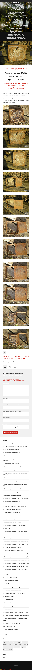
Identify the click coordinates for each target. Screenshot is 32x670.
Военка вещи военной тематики (12, 522)
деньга (10, 644)
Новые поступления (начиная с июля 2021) (15, 537)
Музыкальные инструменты (11, 449)
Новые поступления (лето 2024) (12, 501)
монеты (11, 647)
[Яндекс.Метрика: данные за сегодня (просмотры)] (5, 669)
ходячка (5, 649)
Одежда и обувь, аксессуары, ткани (13, 602)
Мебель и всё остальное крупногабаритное (15, 492)
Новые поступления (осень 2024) (12, 495)
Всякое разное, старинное (11, 580)
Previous (1, 53)
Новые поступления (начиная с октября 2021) (16, 534)
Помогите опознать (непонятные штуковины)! (16, 615)
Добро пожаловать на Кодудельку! (16, 8)
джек (20, 644)
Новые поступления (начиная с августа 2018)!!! (16, 566)
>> (4, 352)
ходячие (23, 647)
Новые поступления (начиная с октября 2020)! (16, 541)
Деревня (14, 642)
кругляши (25, 644)
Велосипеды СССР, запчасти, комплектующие (16, 612)
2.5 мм (4, 642)
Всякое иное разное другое (11, 629)
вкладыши (24, 642)
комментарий (6, 383)
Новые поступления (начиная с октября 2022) (16, 525)
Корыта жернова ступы (10, 470)
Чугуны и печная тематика (11, 577)
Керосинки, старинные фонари (12, 587)
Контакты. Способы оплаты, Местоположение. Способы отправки (16, 85)
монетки (5, 647)
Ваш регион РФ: (7, 417)
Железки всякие (8, 599)
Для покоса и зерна (9, 606)
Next (31, 53)
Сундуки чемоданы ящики (11, 455)
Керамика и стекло (9, 596)
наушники (17, 647)
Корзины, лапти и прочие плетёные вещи (15, 593)
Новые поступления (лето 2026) (12, 452)
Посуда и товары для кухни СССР (12, 512)
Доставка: (5, 424)
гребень (5, 644)
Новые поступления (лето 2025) (12, 488)
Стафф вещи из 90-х (9, 626)
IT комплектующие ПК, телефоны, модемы (15, 446)
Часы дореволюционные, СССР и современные (16, 498)
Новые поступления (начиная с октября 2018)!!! (16, 563)
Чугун (19, 642)
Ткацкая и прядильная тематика (12, 590)
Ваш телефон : (12, 411)
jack (9, 642)
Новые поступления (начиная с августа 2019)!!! (16, 553)
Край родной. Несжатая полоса (12, 623)
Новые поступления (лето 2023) (12, 515)
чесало (10, 649)
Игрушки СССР (8, 528)
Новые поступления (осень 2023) (12, 509)
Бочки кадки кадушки (10, 443)
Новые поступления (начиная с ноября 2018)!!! (16, 560)
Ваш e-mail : (11, 404)
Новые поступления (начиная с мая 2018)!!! (15, 569)
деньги (15, 644)
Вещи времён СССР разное (11, 519)
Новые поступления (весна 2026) (12, 466)
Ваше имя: (6, 398)
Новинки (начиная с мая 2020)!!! (13, 547)
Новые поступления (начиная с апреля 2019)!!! (16, 556)
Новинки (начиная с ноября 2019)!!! (13, 550)
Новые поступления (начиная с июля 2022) (15, 531)
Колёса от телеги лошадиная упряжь (13, 481)
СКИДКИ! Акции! (9, 583)
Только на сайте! (8, 609)
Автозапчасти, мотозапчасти (11, 463)
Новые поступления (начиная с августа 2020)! (16, 544)
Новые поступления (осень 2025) (12, 477)
